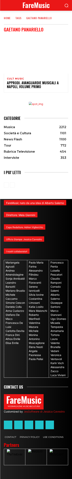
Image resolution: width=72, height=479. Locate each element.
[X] (39, 425)
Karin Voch (57, 363)
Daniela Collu (14, 306)
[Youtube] (50, 425)
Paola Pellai (36, 359)
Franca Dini (13, 335)
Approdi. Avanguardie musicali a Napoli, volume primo (33, 84)
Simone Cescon (15, 302)
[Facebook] (8, 425)
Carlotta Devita (15, 330)
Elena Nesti (36, 347)
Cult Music (15, 79)
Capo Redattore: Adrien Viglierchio (24, 227)
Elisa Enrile (12, 343)
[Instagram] (18, 425)
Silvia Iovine (36, 294)
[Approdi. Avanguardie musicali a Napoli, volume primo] (36, 54)
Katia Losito (36, 306)
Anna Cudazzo (15, 310)
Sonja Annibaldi (15, 278)
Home (7, 18)
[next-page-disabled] (12, 185)
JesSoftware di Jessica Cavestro (44, 411)
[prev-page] (6, 185)
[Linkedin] (29, 425)
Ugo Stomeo (58, 318)
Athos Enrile (13, 339)
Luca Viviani (57, 375)
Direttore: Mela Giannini (20, 215)
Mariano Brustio (15, 290)
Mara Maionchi (38, 310)
